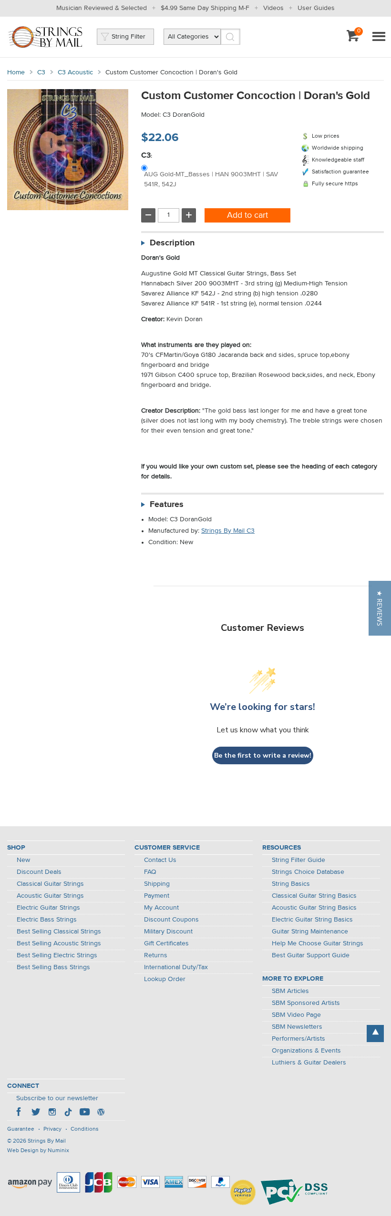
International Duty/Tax (176, 967)
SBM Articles (290, 991)
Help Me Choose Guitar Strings (317, 943)
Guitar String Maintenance (310, 931)
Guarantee (20, 1129)
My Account (161, 907)
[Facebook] (19, 1113)
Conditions (85, 1129)
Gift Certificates (166, 943)
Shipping (157, 884)
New (23, 860)
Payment (156, 895)
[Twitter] (36, 1113)
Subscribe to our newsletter (57, 1098)
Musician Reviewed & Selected (101, 8)
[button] (380, 608)
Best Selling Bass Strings (53, 967)
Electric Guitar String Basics (312, 919)
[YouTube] (84, 1113)
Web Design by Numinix (38, 1151)
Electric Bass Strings (47, 919)
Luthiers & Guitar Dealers (309, 1062)
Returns (155, 955)
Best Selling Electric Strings (57, 955)
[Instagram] (52, 1113)
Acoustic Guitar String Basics (314, 907)
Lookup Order (164, 979)
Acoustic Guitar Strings (50, 895)
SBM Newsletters (297, 1026)
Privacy (52, 1129)
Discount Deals (39, 872)
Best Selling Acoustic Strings (59, 943)
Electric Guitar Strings (48, 907)
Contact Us (160, 860)
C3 (41, 72)
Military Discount (168, 931)
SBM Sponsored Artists (306, 1003)
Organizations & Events (306, 1050)
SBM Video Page (296, 1015)
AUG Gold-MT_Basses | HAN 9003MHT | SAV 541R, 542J (211, 179)
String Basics (291, 884)
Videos (273, 8)
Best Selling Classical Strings (59, 931)
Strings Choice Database (308, 872)
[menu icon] (379, 37)
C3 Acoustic (75, 72)
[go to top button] (375, 1033)
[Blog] (100, 1113)
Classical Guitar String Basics (314, 895)
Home (16, 72)
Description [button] (172, 243)
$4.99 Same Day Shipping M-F (205, 8)
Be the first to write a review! (262, 755)
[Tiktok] (68, 1113)
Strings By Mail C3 (228, 530)
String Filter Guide (298, 860)
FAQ (150, 872)
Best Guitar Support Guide (311, 955)
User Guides (316, 8)
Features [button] (167, 504)
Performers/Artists (298, 1038)
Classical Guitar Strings (50, 884)
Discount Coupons (171, 919)
